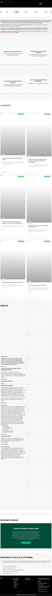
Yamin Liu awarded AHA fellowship (37, 285)
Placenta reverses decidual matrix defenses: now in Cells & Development (12, 222)
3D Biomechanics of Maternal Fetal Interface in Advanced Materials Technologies (37, 161)
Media (15, 585)
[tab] (13, 360)
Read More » (4, 166)
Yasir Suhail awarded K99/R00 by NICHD (12, 282)
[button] (40, 4)
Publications (16, 584)
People (15, 582)
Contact (15, 587)
